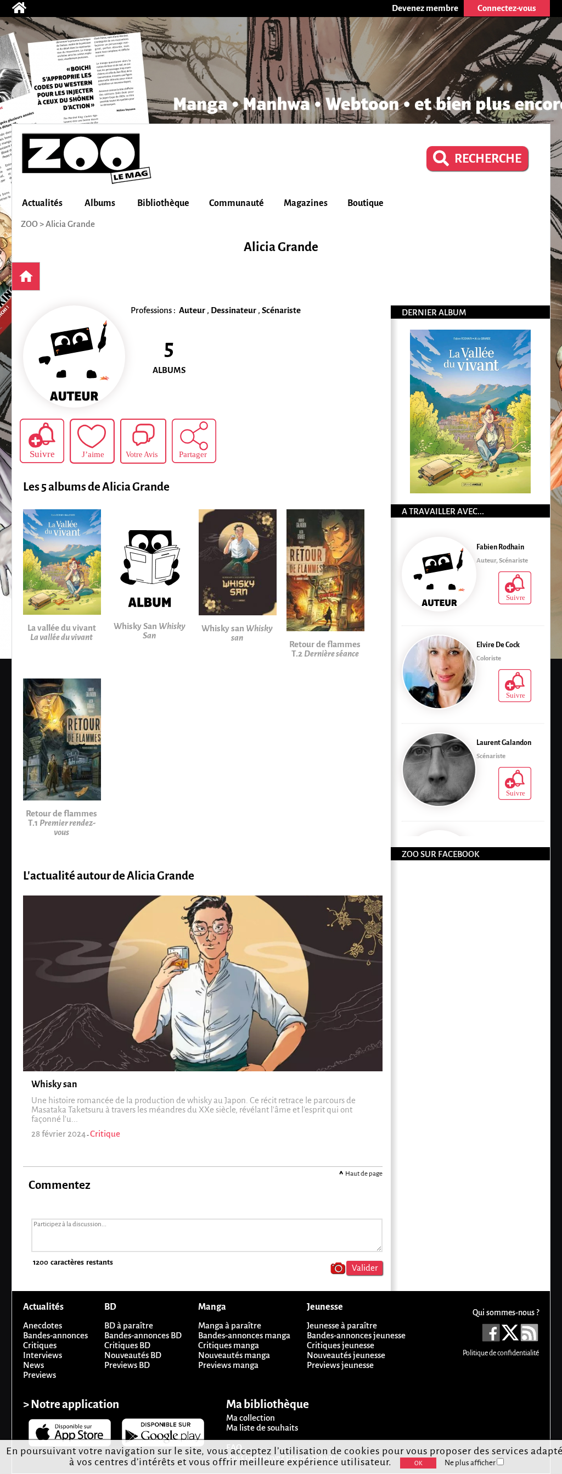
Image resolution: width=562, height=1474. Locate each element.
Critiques (40, 1345)
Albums (100, 203)
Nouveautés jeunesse (346, 1355)
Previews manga (228, 1365)
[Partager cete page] (194, 441)
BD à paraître (128, 1325)
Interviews (42, 1355)
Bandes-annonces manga (244, 1335)
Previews (39, 1375)
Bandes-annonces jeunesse (356, 1335)
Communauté (236, 203)
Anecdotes (42, 1325)
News (33, 1365)
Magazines (306, 203)
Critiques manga (228, 1345)
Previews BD (127, 1365)
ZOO (29, 224)
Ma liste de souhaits (262, 1427)
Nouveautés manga (234, 1355)
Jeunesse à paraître (342, 1325)
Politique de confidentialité (501, 1353)
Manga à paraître (229, 1325)
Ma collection (250, 1417)
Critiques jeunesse (340, 1345)
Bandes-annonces (55, 1335)
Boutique (365, 203)
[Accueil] (24, 8)
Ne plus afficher (471, 1463)
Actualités (42, 203)
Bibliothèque (163, 203)
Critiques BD (127, 1345)
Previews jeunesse (340, 1365)
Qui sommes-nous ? (506, 1312)
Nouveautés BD (132, 1355)
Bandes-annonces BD (143, 1335)
